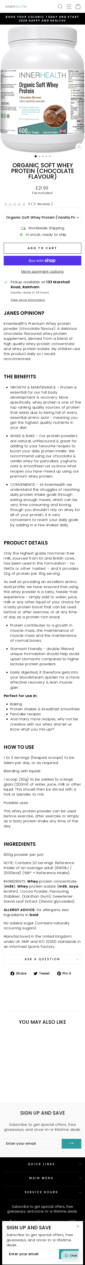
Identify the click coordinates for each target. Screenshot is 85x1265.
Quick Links (41, 1164)
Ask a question (42, 959)
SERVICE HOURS (41, 1192)
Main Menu (41, 1178)
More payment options (42, 271)
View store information (28, 300)
